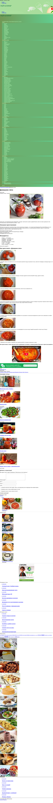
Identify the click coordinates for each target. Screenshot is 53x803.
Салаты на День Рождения (9, 98)
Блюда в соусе (7, 149)
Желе (5, 129)
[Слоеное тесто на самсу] (7, 550)
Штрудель (6, 173)
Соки (5, 114)
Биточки (5, 46)
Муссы (5, 135)
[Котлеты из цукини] (8, 730)
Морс (5, 107)
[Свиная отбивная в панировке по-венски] (8, 649)
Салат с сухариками (8, 93)
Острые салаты (7, 89)
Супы (3, 22)
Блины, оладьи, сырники (9, 159)
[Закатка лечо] (10, 402)
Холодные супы (7, 37)
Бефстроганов (7, 43)
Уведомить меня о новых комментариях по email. (10, 489)
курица (28, 635)
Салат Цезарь (7, 96)
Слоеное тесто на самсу (6, 551)
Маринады (6, 147)
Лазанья (5, 62)
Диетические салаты (8, 85)
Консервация (6, 126)
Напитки (4, 103)
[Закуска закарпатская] (10, 417)
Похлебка (6, 30)
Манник (5, 175)
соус (9, 636)
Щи (4, 39)
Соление (6, 122)
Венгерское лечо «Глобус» (6, 388)
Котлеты (5, 61)
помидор (50, 635)
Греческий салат (7, 79)
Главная (1, 187)
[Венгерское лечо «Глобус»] (10, 386)
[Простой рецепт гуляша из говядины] (9, 672)
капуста (15, 635)
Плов (5, 72)
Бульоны (6, 25)
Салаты (3, 76)
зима (13, 635)
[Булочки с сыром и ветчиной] (7, 753)
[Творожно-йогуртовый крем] (7, 560)
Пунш (5, 104)
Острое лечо (3, 450)
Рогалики (6, 165)
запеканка (10, 635)
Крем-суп (6, 27)
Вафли (5, 156)
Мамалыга (6, 65)
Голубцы (5, 52)
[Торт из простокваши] (8, 707)
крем (23, 635)
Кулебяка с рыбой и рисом (7, 541)
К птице (5, 153)
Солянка (5, 33)
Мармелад (6, 133)
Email (1, 483)
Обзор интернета (7, 182)
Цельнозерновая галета (6, 532)
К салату (5, 155)
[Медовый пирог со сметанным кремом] (8, 695)
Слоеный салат (7, 102)
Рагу (5, 75)
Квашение (6, 125)
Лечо (5, 120)
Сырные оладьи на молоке (7, 522)
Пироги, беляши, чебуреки (9, 158)
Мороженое (6, 134)
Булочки (5, 166)
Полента (5, 74)
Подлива (6, 73)
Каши (5, 59)
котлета (20, 635)
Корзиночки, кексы (7, 161)
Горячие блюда (5, 40)
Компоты (6, 110)
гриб (5, 635)
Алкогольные (6, 116)
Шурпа (5, 38)
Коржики (5, 157)
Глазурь (5, 179)
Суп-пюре (6, 34)
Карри (5, 58)
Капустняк (6, 26)
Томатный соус (7, 146)
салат (6, 636)
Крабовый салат (7, 81)
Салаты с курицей (7, 84)
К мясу (5, 152)
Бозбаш (5, 23)
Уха (4, 35)
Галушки (5, 51)
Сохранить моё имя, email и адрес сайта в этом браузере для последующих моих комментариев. (20, 487)
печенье (39, 635)
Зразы (5, 57)
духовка (7, 635)
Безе (5, 128)
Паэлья (5, 70)
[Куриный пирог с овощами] (8, 764)
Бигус (5, 45)
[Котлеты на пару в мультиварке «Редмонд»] (8, 718)
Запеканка (6, 176)
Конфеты (6, 131)
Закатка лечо (3, 404)
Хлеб (5, 162)
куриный (25, 635)
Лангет (5, 63)
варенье (2, 635)
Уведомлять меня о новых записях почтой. (9, 491)
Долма (5, 54)
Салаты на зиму (7, 99)
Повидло (6, 119)
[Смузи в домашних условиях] (8, 741)
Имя (1, 481)
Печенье (5, 163)
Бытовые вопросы (7, 183)
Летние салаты (7, 86)
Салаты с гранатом (8, 101)
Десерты (4, 127)
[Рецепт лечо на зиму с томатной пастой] (8, 464)
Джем (5, 124)
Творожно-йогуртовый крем (7, 561)
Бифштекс (6, 47)
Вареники (6, 50)
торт (16, 636)
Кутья (5, 132)
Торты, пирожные (7, 160)
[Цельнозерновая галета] (7, 531)
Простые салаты (7, 91)
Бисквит (5, 167)
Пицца (5, 170)
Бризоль (5, 48)
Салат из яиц (6, 87)
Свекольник (6, 32)
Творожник (6, 178)
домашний (2, 369)
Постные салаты (7, 90)
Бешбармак (6, 44)
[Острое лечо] (8, 448)
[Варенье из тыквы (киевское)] (9, 776)
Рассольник (6, 31)
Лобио (5, 64)
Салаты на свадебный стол (9, 100)
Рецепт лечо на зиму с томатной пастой (10, 466)
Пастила (5, 136)
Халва (5, 140)
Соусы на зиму (7, 145)
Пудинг (5, 137)
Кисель (5, 109)
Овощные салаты (7, 88)
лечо (5, 369)
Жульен (5, 56)
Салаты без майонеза (8, 97)
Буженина (6, 49)
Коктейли (6, 115)
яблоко (18, 636)
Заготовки (4, 117)
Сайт (1, 485)
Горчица (5, 150)
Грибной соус (6, 151)
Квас (5, 106)
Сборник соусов (7, 142)
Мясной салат (6, 82)
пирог (43, 635)
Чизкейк (5, 172)
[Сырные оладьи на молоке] (7, 521)
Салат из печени (7, 92)
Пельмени (6, 71)
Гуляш (5, 53)
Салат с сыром (7, 94)
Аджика (5, 123)
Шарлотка (6, 174)
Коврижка (6, 180)
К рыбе (5, 154)
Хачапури (6, 171)
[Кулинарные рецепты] (6, 10)
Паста (5, 69)
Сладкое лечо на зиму (5, 435)
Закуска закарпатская (5, 419)
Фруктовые (6, 111)
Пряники (5, 169)
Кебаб (5, 60)
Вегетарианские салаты (8, 78)
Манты (5, 66)
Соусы (3, 141)
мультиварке (32, 635)
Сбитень (5, 108)
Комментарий (3, 479)
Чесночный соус (7, 148)
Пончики (5, 177)
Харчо (5, 36)
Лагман (5, 28)
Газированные (7, 113)
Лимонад (6, 112)
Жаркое (5, 55)
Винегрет (6, 77)
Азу (4, 41)
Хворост (5, 164)
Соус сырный (6, 144)
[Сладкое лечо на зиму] (7, 433)
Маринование (6, 121)
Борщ (5, 24)
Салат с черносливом (8, 95)
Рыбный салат (7, 83)
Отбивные (6, 68)
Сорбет (5, 138)
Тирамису (6, 139)
